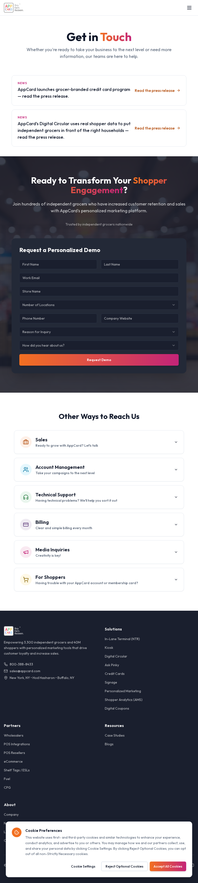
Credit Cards (115, 673)
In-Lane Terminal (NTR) (122, 639)
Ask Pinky (112, 665)
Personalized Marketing (123, 691)
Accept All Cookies (168, 866)
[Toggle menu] (189, 8)
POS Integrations (17, 744)
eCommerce (13, 761)
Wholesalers (13, 735)
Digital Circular (116, 656)
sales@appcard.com (25, 671)
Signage (111, 682)
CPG (7, 787)
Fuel (7, 779)
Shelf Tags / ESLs (17, 770)
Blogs (109, 744)
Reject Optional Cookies (124, 866)
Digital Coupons (117, 708)
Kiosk (109, 647)
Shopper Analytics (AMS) (123, 700)
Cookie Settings (83, 866)
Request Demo (99, 360)
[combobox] (99, 305)
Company (11, 814)
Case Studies (115, 735)
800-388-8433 (21, 664)
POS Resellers (14, 753)
